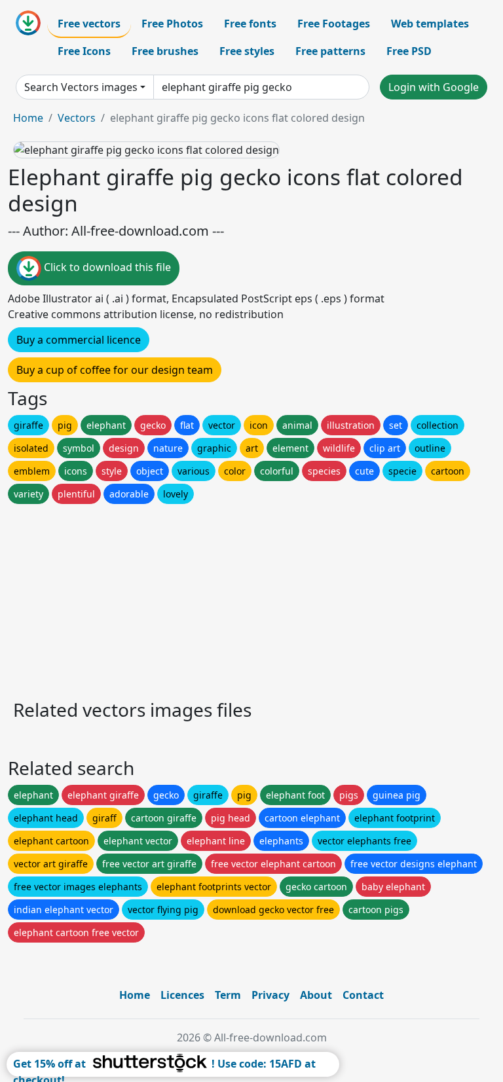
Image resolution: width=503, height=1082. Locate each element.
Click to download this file (106, 268)
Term (228, 995)
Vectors (77, 118)
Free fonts (250, 23)
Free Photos (172, 23)
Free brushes (165, 51)
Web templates (430, 23)
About (316, 995)
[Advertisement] (251, 598)
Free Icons (84, 51)
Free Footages (333, 23)
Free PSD (409, 51)
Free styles (246, 51)
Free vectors (89, 23)
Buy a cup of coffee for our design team (114, 370)
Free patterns (330, 51)
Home (28, 118)
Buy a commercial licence (78, 340)
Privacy (270, 995)
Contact (363, 995)
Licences (182, 995)
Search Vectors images (81, 87)
